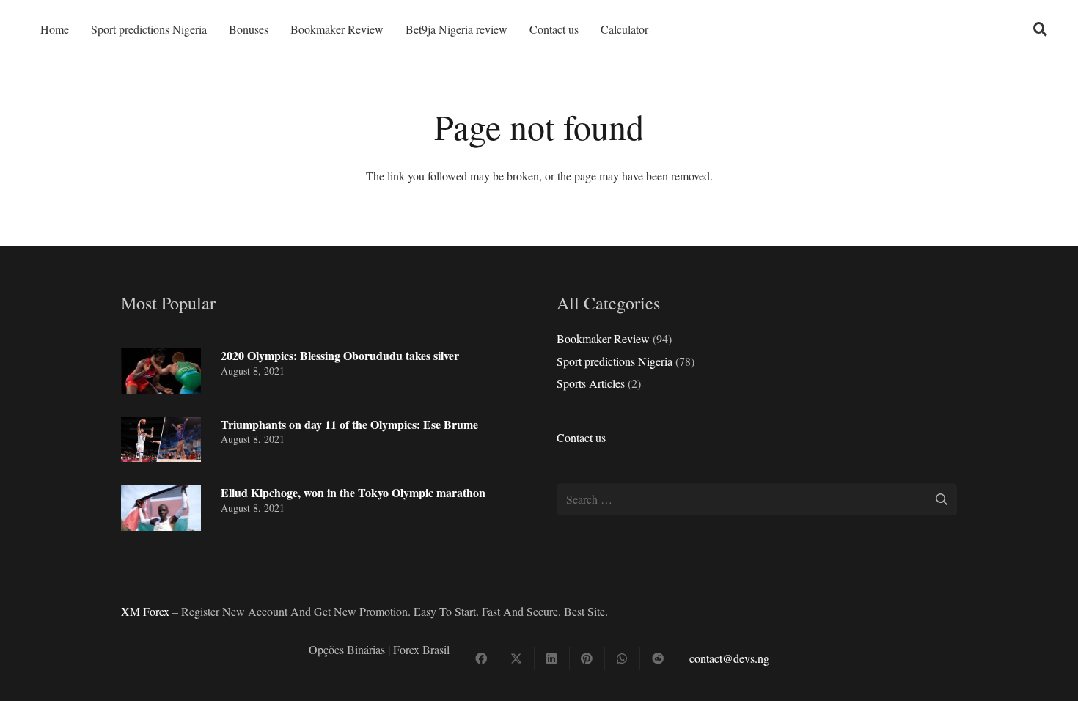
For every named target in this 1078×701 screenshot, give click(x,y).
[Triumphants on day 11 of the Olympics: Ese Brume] (161, 440)
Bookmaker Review (603, 338)
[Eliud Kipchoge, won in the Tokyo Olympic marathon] (161, 508)
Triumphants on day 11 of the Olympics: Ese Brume (349, 424)
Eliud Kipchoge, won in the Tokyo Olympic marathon (353, 492)
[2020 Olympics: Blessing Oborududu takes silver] (161, 371)
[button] (1040, 29)
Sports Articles (591, 383)
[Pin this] (587, 658)
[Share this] (481, 658)
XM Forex (145, 611)
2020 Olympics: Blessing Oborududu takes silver (340, 355)
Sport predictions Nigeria (614, 361)
